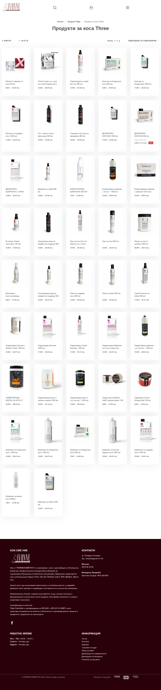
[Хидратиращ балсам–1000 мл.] (48, 326)
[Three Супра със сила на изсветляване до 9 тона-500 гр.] (48, 62)
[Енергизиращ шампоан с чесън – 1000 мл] (112, 169)
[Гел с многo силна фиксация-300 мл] (48, 114)
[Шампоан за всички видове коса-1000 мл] (112, 430)
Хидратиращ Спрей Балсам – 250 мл (78, 346)
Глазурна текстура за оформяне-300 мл (79, 134)
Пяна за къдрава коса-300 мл (77, 294)
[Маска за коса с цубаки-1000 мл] (145, 222)
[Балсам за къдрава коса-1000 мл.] (16, 114)
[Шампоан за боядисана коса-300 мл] (80, 430)
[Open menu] (127, 7)
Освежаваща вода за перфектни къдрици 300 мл (48, 294)
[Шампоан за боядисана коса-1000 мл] (48, 430)
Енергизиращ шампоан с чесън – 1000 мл (112, 190)
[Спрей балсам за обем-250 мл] (145, 274)
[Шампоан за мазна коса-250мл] (16, 479)
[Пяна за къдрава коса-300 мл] (80, 274)
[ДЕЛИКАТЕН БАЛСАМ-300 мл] (145, 114)
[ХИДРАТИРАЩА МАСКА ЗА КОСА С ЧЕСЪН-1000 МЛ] (16, 378)
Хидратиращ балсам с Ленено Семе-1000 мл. (15, 346)
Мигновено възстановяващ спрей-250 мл (12, 294)
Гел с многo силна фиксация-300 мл (45, 134)
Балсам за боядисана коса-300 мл (111, 82)
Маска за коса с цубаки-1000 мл (141, 242)
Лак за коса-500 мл (110, 241)
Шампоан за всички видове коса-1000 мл (111, 451)
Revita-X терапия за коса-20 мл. (14, 82)
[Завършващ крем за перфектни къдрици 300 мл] (48, 222)
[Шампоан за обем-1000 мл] (48, 482)
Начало (60, 21)
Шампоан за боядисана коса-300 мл (80, 451)
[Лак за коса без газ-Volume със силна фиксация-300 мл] (80, 222)
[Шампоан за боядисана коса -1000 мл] (16, 430)
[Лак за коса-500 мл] (112, 222)
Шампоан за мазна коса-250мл (14, 497)
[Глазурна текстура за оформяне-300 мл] (80, 114)
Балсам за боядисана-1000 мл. (143, 82)
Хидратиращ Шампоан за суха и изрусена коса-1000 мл (112, 346)
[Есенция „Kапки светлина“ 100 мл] (16, 222)
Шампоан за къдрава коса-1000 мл (143, 451)
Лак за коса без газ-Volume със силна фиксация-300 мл (78, 242)
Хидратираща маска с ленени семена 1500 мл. (48, 398)
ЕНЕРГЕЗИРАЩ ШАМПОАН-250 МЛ (78, 190)
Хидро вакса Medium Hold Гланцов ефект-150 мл (112, 398)
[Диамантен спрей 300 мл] (48, 169)
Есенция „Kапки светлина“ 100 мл (13, 242)
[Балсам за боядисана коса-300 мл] (112, 62)
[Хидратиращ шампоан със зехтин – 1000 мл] (145, 326)
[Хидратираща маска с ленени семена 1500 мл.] (48, 378)
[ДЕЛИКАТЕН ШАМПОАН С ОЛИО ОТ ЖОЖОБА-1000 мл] (16, 169)
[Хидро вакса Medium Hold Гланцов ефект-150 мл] (112, 378)
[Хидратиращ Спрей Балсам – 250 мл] (80, 326)
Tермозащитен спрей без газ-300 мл (79, 82)
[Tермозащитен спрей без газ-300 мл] (80, 62)
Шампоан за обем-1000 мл (48, 503)
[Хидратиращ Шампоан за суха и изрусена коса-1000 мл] (112, 326)
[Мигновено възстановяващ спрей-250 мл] (16, 274)
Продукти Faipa (74, 21)
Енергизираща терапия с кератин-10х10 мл (144, 190)
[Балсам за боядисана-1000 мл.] (145, 62)
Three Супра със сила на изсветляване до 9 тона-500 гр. (47, 82)
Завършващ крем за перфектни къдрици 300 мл (48, 242)
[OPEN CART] (91, 7)
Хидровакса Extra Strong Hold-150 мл (142, 398)
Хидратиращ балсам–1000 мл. (47, 346)
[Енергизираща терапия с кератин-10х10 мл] (145, 169)
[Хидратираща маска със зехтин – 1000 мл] (80, 378)
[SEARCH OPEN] (54, 7)
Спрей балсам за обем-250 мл (141, 294)
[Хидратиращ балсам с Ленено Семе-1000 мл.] (16, 326)
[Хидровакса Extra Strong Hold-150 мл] (145, 378)
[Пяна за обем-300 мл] (112, 274)
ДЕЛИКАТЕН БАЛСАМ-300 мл (141, 134)
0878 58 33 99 (87, 567)
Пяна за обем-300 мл (111, 293)
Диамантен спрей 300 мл (47, 190)
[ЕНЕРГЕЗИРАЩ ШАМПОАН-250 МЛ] (80, 169)
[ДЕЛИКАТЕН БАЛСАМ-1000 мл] (112, 114)
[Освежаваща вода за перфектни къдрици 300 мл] (48, 274)
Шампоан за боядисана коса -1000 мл (16, 451)
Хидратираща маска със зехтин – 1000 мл (79, 398)
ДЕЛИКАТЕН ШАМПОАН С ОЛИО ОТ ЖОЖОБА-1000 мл (15, 190)
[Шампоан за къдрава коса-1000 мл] (145, 430)
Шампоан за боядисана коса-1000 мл (48, 451)
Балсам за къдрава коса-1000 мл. (14, 134)
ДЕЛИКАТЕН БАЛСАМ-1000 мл (110, 134)
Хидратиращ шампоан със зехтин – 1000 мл (144, 346)
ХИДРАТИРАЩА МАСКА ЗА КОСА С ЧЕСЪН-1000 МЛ (14, 398)
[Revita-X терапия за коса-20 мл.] (16, 62)
